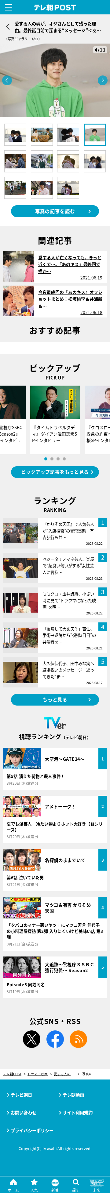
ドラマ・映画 (38, 1074)
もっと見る (54, 699)
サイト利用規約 (78, 1112)
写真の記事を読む (55, 211)
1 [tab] (45, 458)
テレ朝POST (55, 7)
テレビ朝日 (21, 1094)
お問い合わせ (23, 1112)
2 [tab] (51, 458)
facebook (55, 1039)
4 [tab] (64, 458)
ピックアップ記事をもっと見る (55, 471)
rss (78, 1039)
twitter (31, 1039)
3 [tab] (58, 458)
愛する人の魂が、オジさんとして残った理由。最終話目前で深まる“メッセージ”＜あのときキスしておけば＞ (67, 1074)
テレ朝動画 (73, 1094)
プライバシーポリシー (32, 1130)
